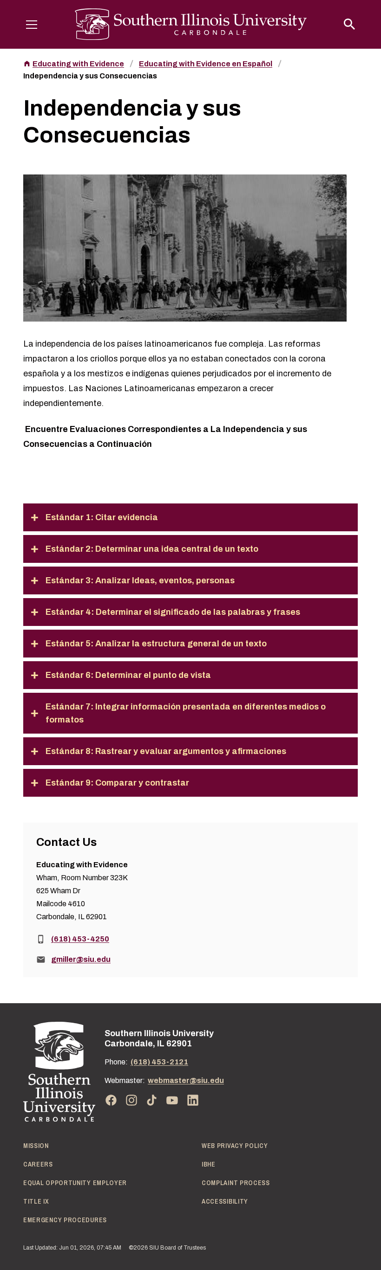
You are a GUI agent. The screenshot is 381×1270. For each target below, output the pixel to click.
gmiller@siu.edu (81, 959)
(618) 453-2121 (159, 1062)
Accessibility (225, 1201)
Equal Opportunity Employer (75, 1183)
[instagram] (131, 1100)
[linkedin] (192, 1100)
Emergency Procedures (65, 1220)
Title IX (36, 1201)
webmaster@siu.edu (186, 1080)
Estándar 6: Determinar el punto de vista (128, 675)
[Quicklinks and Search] (349, 24)
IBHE (209, 1164)
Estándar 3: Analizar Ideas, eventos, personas (140, 580)
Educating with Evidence (78, 64)
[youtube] (172, 1100)
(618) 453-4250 (80, 939)
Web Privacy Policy (235, 1145)
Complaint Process (236, 1183)
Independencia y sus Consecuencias (90, 76)
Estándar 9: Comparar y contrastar (117, 782)
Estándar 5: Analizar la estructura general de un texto (156, 643)
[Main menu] (31, 24)
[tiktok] (151, 1100)
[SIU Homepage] (191, 24)
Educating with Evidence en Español (205, 64)
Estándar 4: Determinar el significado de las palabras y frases (173, 612)
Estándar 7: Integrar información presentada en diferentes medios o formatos (186, 713)
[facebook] (111, 1100)
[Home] (59, 1072)
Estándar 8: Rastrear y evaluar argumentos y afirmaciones (166, 751)
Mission (36, 1145)
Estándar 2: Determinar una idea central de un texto (152, 549)
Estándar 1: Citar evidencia (102, 517)
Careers (38, 1164)
